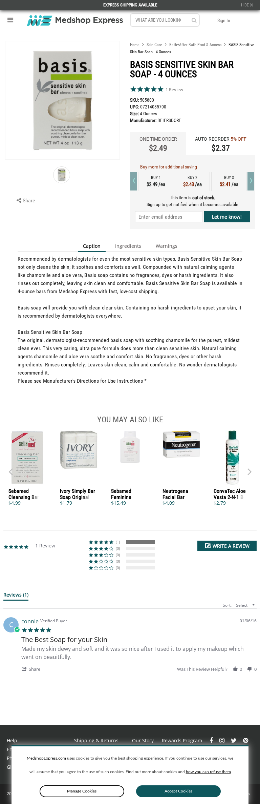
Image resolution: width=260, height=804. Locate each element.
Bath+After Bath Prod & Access (195, 44)
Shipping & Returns (96, 740)
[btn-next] (10, 468)
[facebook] (212, 740)
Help (12, 740)
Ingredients (128, 246)
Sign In (223, 20)
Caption (92, 246)
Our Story (143, 740)
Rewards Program (182, 740)
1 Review (174, 89)
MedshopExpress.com (47, 758)
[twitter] (234, 740)
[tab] (15, 596)
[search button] (194, 20)
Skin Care (154, 44)
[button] (227, 546)
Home (134, 44)
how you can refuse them (208, 772)
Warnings (166, 246)
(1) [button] (118, 541)
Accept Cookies (178, 791)
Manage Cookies (81, 791)
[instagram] (222, 740)
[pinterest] (245, 740)
